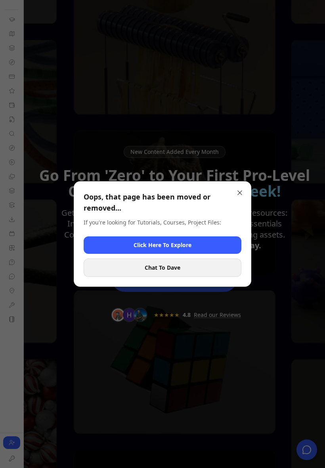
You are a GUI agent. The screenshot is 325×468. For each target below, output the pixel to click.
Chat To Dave (162, 267)
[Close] (239, 192)
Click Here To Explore (162, 245)
